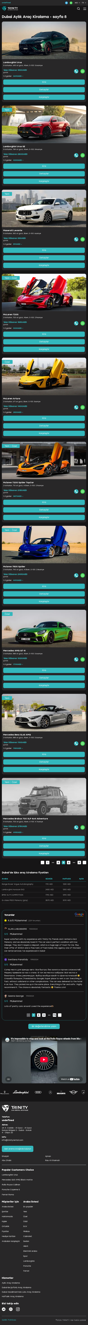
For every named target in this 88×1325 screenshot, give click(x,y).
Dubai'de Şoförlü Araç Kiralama (16, 1287)
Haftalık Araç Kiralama (12, 1296)
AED (76, 3)
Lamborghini (28, 1261)
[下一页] (84, 862)
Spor (25, 1256)
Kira (44, 82)
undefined (6, 3)
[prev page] (53, 862)
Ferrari (26, 1271)
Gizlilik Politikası (9, 1320)
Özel (25, 1216)
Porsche (27, 1266)
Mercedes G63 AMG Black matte (17, 1180)
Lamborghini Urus (10, 1175)
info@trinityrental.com (12, 1140)
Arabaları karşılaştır (11, 1241)
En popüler (28, 1207)
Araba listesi (7, 1207)
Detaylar (44, 89)
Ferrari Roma (8, 1195)
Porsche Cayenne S (11, 1189)
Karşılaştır (44, 97)
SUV (25, 1226)
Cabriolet (27, 1236)
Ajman (48, 1156)
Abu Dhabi (6, 1160)
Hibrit (25, 1246)
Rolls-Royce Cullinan (11, 1185)
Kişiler (4, 1221)
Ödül (25, 1221)
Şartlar (5, 1211)
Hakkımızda (7, 1216)
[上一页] (42, 862)
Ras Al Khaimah (52, 1160)
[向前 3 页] (53, 862)
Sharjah (5, 1156)
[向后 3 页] (74, 862)
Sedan (26, 1241)
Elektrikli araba (30, 1251)
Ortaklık (5, 1226)
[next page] (74, 862)
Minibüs (26, 1231)
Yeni (25, 1211)
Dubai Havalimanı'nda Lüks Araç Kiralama (21, 1292)
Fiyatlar (5, 1231)
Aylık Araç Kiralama (11, 1283)
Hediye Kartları (8, 1236)
